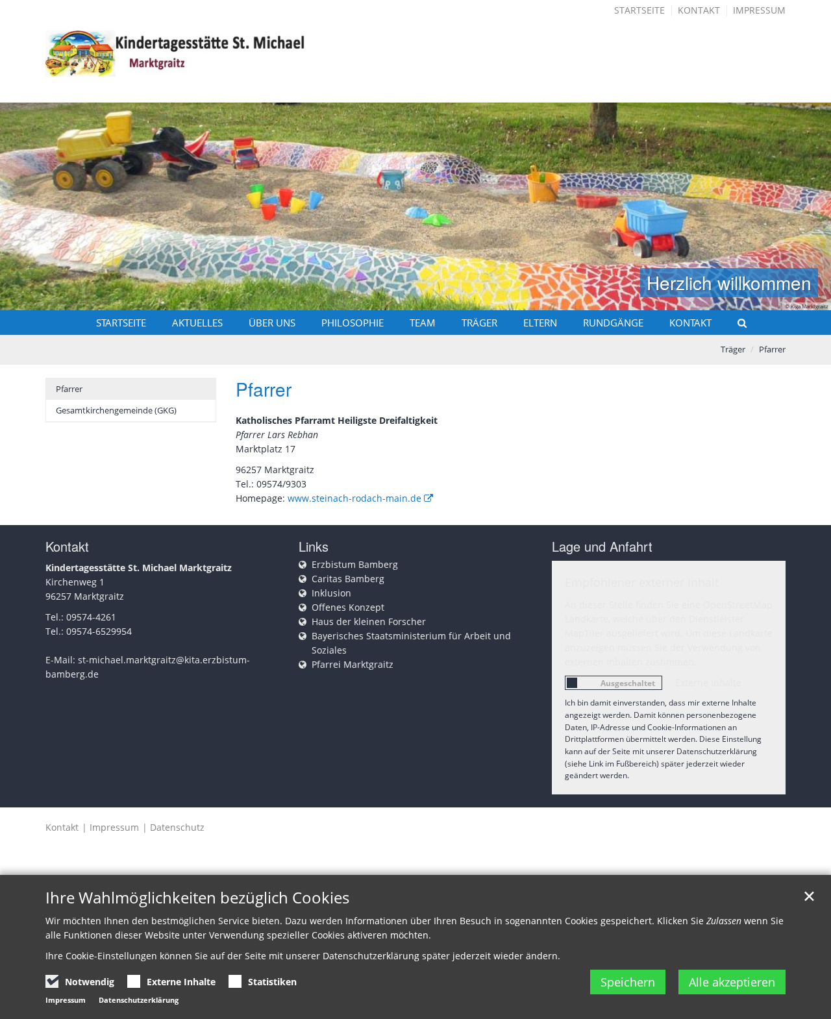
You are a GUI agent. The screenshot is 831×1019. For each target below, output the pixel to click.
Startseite (639, 10)
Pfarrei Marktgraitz (352, 664)
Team (423, 322)
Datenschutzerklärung (139, 1000)
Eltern (540, 322)
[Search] (736, 322)
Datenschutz (177, 827)
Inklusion (331, 593)
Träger (479, 322)
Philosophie (352, 322)
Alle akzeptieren (732, 982)
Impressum (759, 10)
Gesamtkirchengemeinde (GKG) (116, 410)
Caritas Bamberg (348, 578)
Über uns (272, 322)
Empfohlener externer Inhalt (642, 582)
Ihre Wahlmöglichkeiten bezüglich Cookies (197, 897)
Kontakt (699, 10)
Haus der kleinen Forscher (369, 621)
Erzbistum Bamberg (355, 564)
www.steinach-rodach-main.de (354, 498)
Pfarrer (772, 349)
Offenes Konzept (348, 607)
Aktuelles (197, 322)
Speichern (628, 982)
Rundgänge (613, 322)
